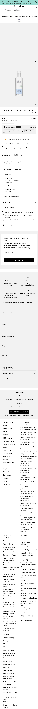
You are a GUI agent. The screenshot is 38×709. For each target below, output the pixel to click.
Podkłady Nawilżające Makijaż (27, 584)
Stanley (5, 447)
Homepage (4, 16)
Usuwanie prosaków (26, 539)
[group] (19, 40)
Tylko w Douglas (8, 596)
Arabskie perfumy (26, 621)
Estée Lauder (7, 475)
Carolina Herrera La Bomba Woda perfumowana (26, 498)
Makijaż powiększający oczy (27, 617)
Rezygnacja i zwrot (9, 664)
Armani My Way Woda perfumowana (27, 483)
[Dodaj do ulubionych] (35, 62)
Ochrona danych (19, 392)
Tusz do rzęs (24, 580)
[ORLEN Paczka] (18, 329)
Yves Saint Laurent (9, 444)
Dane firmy (19, 396)
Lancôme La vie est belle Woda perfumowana (28, 448)
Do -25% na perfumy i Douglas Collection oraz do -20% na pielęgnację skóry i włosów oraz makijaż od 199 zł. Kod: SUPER (17, 2)
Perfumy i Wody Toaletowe (8, 564)
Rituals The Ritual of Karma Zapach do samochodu (26, 529)
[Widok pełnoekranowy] (35, 104)
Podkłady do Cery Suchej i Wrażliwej (28, 594)
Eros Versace (7, 684)
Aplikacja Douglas (8, 673)
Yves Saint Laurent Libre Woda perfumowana (28, 433)
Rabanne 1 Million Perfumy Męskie (8, 677)
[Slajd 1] (6, 27)
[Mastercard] (11, 317)
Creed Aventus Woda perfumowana (27, 514)
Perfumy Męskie (8, 544)
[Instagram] (6, 359)
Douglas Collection (9, 463)
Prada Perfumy (7, 450)
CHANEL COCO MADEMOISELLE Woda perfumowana (27, 477)
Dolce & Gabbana (8, 472)
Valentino (6, 459)
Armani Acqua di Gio (9, 681)
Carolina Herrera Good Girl (10, 693)
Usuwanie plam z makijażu (25, 543)
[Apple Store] (17, 349)
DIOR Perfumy (7, 438)
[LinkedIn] (16, 359)
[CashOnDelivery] (32, 317)
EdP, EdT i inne (25, 547)
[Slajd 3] (4, 45)
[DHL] (4, 329)
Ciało (11, 16)
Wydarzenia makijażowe (10, 658)
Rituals (5, 426)
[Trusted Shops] (7, 338)
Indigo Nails (6, 484)
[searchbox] (19, 10)
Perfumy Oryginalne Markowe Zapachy (9, 559)
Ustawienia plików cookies (19, 407)
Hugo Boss (6, 456)
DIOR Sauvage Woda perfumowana (27, 443)
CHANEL (5, 432)
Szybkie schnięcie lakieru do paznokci (28, 609)
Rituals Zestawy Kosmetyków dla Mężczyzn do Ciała (9, 591)
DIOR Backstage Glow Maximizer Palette (27, 519)
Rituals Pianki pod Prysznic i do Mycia (9, 603)
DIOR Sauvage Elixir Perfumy (26, 509)
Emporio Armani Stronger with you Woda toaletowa (28, 453)
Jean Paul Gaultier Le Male (9, 698)
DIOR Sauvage (7, 702)
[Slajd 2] (4, 36)
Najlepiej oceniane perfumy (8, 617)
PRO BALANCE (8, 110)
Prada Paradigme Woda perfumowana (28, 504)
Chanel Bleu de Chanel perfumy (10, 706)
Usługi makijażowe (9, 650)
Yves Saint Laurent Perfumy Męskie (9, 576)
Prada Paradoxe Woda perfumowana (27, 438)
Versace (5, 478)
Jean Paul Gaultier (9, 441)
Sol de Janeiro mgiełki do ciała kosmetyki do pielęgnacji (11, 570)
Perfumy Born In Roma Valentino (10, 688)
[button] (17, 155)
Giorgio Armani (7, 469)
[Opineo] (24, 338)
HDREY (5, 435)
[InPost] (11, 329)
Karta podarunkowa (9, 599)
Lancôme (6, 481)
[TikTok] (13, 359)
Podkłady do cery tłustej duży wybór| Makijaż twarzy (28, 603)
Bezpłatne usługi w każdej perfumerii (9, 654)
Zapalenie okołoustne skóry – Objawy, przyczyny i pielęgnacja (27, 560)
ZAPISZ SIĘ (19, 260)
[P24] (25, 317)
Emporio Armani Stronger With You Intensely (28, 458)
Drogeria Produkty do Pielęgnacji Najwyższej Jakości (10, 623)
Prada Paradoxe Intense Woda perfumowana (28, 523)
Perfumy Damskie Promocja (8, 580)
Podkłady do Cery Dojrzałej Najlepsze (26, 554)
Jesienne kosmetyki (9, 638)
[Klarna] (4, 317)
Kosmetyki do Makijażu (10, 555)
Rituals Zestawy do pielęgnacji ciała (9, 548)
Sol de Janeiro (7, 429)
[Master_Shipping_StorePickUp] (25, 329)
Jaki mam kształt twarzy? (28, 569)
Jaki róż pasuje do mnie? (28, 572)
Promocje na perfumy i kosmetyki (10, 629)
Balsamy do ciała (31, 16)
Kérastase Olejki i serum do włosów (10, 608)
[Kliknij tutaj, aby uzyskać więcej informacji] (35, 2)
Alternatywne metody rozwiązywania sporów (19, 400)
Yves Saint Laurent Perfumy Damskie (9, 613)
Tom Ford (6, 466)
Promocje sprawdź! (9, 552)
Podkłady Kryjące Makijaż (28, 550)
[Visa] (18, 317)
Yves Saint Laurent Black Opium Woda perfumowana (28, 470)
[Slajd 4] (4, 54)
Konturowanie (24, 613)
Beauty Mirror (7, 667)
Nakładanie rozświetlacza (28, 598)
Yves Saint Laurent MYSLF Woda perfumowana (26, 463)
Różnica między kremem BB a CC (28, 566)
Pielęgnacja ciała (19, 16)
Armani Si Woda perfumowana (25, 488)
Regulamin (19, 403)
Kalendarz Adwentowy (10, 644)
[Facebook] (3, 359)
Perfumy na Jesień (9, 641)
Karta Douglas (7, 670)
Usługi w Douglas (8, 647)
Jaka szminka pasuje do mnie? (28, 577)
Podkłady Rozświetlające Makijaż (28, 589)
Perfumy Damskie (8, 541)
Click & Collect (7, 661)
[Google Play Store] (6, 349)
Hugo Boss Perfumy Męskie (9, 585)
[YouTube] (9, 359)
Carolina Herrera (8, 453)
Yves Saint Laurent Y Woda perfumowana (27, 493)
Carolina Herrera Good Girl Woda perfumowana (28, 429)
